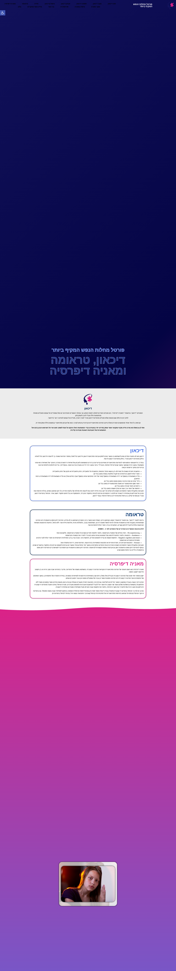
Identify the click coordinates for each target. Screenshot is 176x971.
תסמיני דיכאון (81, 4)
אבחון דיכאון (65, 4)
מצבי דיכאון (97, 4)
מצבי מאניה (95, 7)
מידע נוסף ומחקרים (35, 7)
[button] (134, 450)
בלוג (19, 7)
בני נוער (51, 7)
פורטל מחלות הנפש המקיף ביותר (142, 5)
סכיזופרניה (64, 7)
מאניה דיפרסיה (10, 4)
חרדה (36, 4)
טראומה (25, 4)
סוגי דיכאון (112, 4)
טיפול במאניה (80, 7)
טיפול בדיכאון (50, 4)
